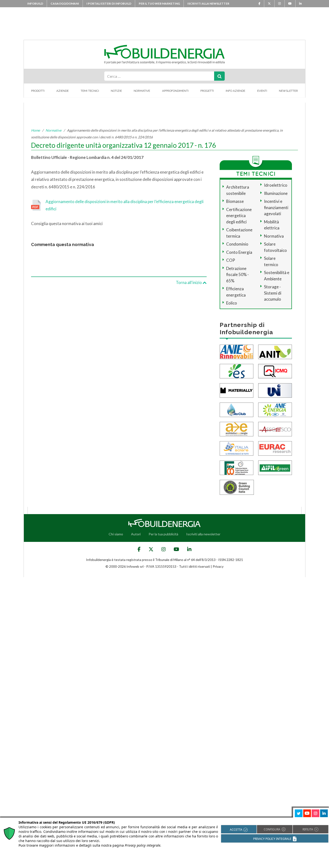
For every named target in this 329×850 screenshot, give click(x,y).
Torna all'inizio (189, 282)
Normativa (274, 236)
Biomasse (235, 201)
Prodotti (38, 90)
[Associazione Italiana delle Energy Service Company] (275, 428)
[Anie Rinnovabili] (236, 351)
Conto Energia (239, 252)
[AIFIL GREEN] (275, 467)
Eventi (262, 90)
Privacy (218, 566)
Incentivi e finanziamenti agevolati (276, 207)
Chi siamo (116, 534)
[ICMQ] (275, 370)
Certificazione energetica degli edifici (239, 215)
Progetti (207, 90)
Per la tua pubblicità (163, 534)
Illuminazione (276, 193)
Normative (142, 90)
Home (35, 130)
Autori (136, 534)
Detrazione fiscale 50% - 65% (237, 274)
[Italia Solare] (236, 447)
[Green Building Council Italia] (237, 486)
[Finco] (236, 467)
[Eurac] (275, 447)
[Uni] (275, 389)
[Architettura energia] (236, 428)
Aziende (62, 90)
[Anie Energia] (275, 409)
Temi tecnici (90, 90)
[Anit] (275, 351)
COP (230, 260)
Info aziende (235, 90)
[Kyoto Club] (236, 409)
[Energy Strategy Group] (236, 370)
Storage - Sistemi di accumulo (272, 293)
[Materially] (236, 389)
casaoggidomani (65, 3)
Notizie (116, 90)
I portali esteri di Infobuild (108, 3)
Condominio (237, 244)
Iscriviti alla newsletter (208, 3)
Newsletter (288, 90)
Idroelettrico (275, 185)
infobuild (35, 3)
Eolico (231, 302)
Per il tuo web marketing (159, 3)
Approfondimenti (175, 90)
